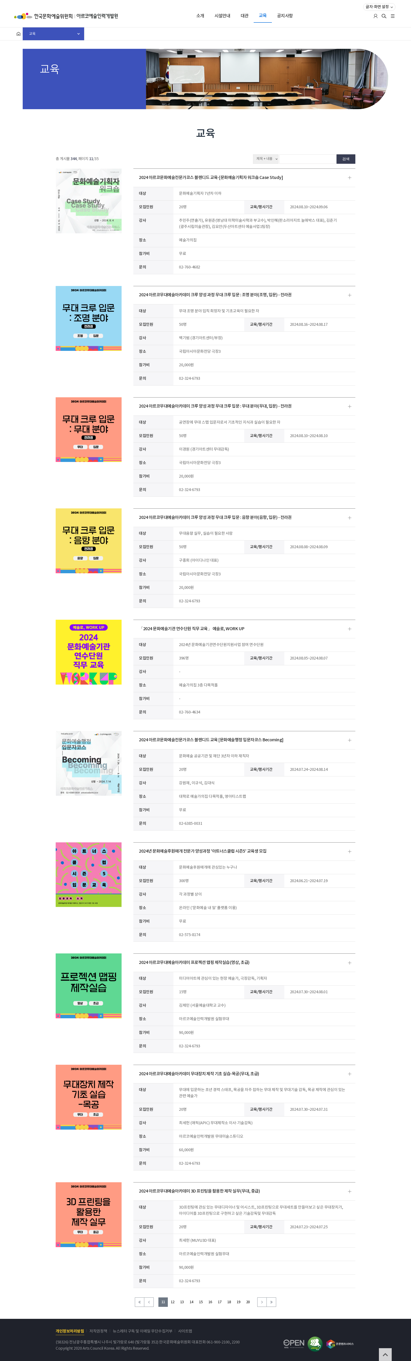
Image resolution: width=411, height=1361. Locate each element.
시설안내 (222, 16)
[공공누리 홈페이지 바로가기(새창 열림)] (294, 1342)
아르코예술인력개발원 (97, 16)
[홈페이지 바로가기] (18, 33)
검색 (346, 159)
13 (182, 1302)
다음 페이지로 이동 (262, 1302)
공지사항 (285, 16)
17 (220, 1302)
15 (201, 1302)
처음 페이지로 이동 (139, 1302)
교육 (263, 15)
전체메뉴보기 (392, 16)
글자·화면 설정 (377, 7)
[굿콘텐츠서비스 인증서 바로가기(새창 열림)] (340, 1342)
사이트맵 (185, 1331)
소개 (200, 16)
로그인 (375, 16)
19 (238, 1302)
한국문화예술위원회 (45, 16)
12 (172, 1302)
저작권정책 (98, 1331)
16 (210, 1302)
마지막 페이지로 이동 (271, 1302)
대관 (245, 16)
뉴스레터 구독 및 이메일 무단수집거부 (142, 1331)
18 (229, 1302)
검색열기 (384, 16)
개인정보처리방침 (70, 1331)
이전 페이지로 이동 (149, 1302)
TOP (385, 1354)
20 (248, 1302)
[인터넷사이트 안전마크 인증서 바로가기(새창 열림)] (315, 1339)
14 (191, 1302)
